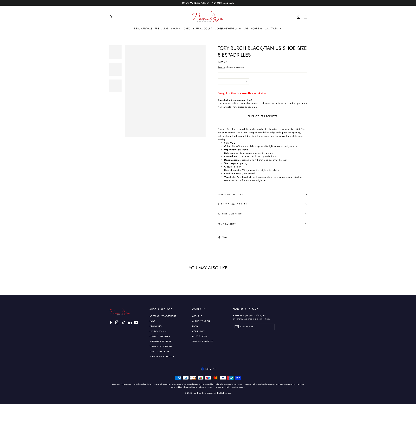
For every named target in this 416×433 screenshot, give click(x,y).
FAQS (152, 321)
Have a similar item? (230, 194)
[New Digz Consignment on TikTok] (123, 322)
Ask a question (227, 224)
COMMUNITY (198, 331)
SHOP (175, 28)
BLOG (195, 326)
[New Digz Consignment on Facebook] (111, 322)
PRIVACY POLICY (158, 331)
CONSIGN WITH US (226, 28)
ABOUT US (197, 316)
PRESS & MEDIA (200, 336)
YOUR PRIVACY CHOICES (162, 356)
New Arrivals (224, 106)
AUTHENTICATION (201, 321)
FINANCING (156, 326)
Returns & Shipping (230, 214)
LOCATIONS (272, 28)
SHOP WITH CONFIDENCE (232, 204)
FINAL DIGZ (161, 28)
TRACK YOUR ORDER (159, 351)
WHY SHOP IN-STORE (202, 341)
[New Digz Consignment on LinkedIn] (130, 322)
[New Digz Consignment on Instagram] (117, 322)
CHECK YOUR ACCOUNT (198, 28)
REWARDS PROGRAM (160, 336)
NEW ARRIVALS (143, 28)
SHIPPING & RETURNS (160, 341)
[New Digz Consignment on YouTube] (136, 322)
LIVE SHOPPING (252, 28)
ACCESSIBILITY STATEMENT (163, 316)
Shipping (221, 67)
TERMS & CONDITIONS (161, 346)
